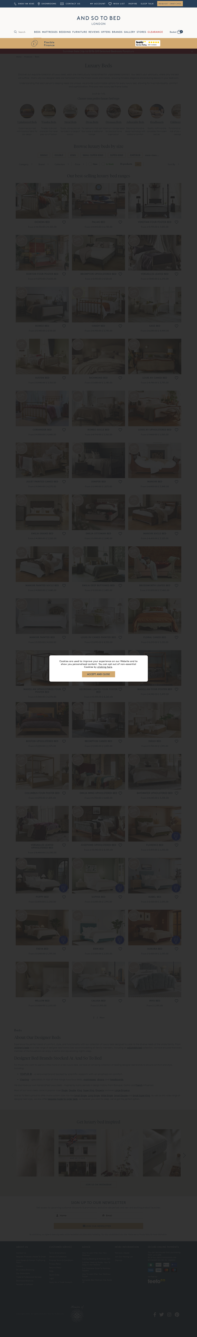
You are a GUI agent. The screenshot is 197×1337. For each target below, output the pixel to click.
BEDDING (65, 32)
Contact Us (72, 3)
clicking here (104, 666)
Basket (176, 31)
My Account (98, 3)
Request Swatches (170, 3)
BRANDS (117, 32)
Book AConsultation (148, 44)
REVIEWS (94, 32)
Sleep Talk (147, 3)
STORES (141, 32)
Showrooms (48, 3)
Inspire (132, 3)
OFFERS (106, 32)
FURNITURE (79, 32)
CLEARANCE (155, 32)
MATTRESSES (50, 32)
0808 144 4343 (25, 3)
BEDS (37, 32)
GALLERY (129, 32)
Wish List (118, 3)
